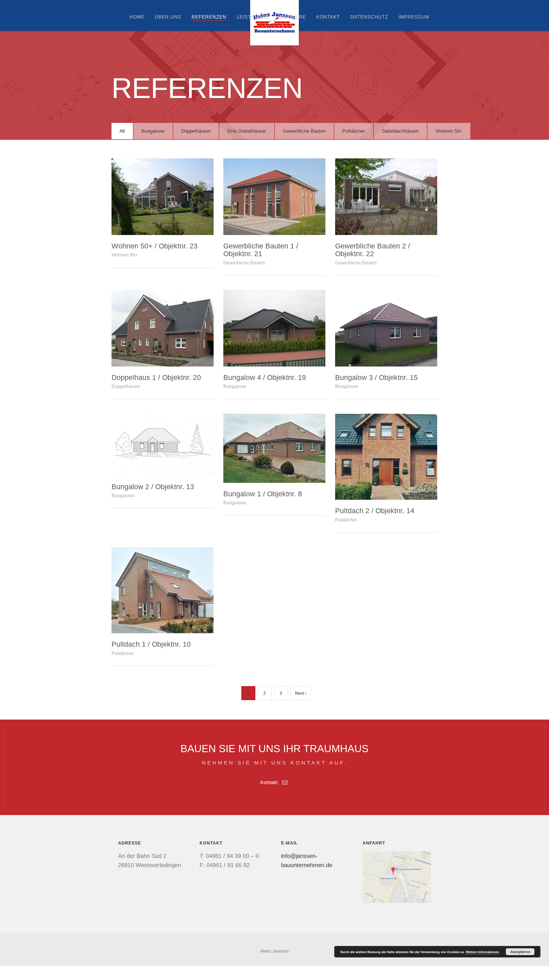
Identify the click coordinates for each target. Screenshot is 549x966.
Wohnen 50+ (448, 131)
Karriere (293, 17)
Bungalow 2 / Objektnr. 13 (153, 487)
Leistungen (253, 17)
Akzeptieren (520, 951)
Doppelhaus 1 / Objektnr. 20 (156, 377)
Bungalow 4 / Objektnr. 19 (264, 377)
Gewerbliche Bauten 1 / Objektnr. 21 (260, 250)
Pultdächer (353, 131)
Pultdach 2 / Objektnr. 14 (374, 511)
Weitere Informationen (482, 952)
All (122, 131)
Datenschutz (369, 17)
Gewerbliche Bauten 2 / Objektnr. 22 (372, 250)
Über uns (168, 17)
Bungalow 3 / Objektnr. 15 (376, 377)
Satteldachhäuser (400, 131)
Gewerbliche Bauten (304, 131)
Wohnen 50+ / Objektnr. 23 (155, 246)
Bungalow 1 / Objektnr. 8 (262, 494)
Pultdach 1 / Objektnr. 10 (151, 644)
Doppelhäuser (196, 131)
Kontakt (328, 17)
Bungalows (153, 131)
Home (137, 17)
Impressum (414, 17)
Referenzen (209, 17)
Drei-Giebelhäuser (246, 131)
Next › (301, 693)
